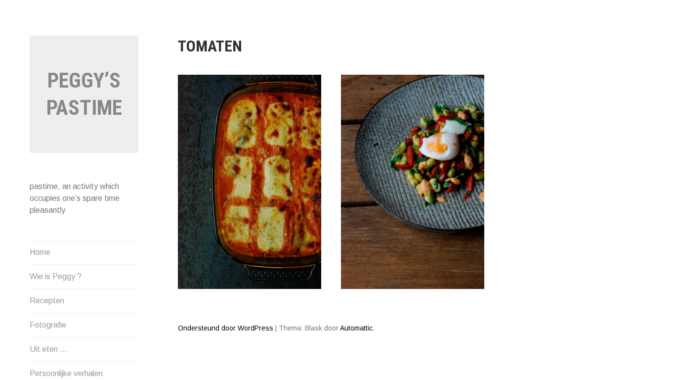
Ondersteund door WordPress (225, 328)
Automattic (356, 328)
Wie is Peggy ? (56, 276)
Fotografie (48, 325)
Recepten (47, 300)
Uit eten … (48, 349)
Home (40, 252)
